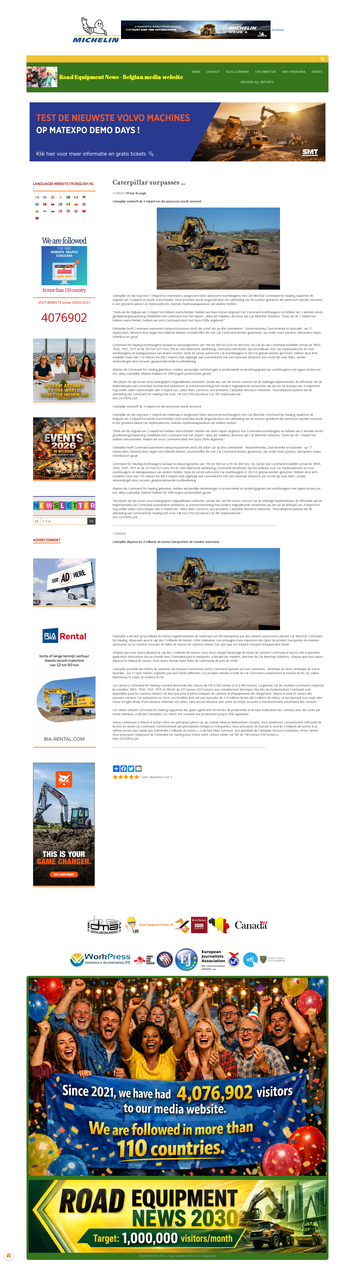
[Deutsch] (84, 196)
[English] (45, 196)
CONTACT (213, 72)
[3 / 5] (126, 777)
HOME (195, 72)
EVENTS (317, 72)
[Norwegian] (84, 203)
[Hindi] (37, 210)
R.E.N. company (237, 72)
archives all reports (256, 82)
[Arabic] (68, 196)
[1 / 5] (115, 777)
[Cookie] (8, 1255)
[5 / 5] (136, 777)
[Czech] (68, 210)
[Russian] (52, 203)
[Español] (52, 196)
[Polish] (76, 203)
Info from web (293, 72)
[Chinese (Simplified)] (84, 210)
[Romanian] (68, 203)
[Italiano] (76, 196)
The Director (265, 72)
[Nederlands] (37, 203)
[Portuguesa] (45, 203)
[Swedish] (60, 203)
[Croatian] (76, 210)
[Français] (37, 196)
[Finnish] (45, 210)
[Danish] (60, 210)
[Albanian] (37, 217)
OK (91, 521)
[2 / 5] (120, 777)
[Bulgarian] (52, 210)
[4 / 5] (131, 777)
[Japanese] (60, 196)
